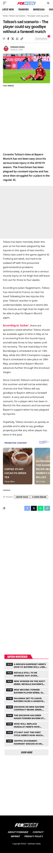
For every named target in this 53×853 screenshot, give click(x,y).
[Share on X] (13, 38)
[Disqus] (26, 553)
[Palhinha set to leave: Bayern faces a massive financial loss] (26, 699)
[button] (5, 3)
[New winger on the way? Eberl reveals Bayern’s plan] (26, 682)
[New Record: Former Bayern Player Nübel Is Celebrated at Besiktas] (26, 690)
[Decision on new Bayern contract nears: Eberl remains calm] (26, 708)
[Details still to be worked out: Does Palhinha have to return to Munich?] (26, 673)
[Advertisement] (26, 120)
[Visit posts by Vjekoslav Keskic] (6, 48)
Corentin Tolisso (22, 497)
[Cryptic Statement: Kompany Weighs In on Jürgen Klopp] (26, 742)
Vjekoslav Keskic (17, 47)
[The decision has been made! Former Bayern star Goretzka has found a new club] (26, 716)
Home (5, 16)
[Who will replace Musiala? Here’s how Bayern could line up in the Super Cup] (26, 725)
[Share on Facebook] (8, 38)
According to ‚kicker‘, (16, 325)
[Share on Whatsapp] (17, 38)
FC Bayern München (39, 497)
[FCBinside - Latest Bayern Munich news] (26, 3)
